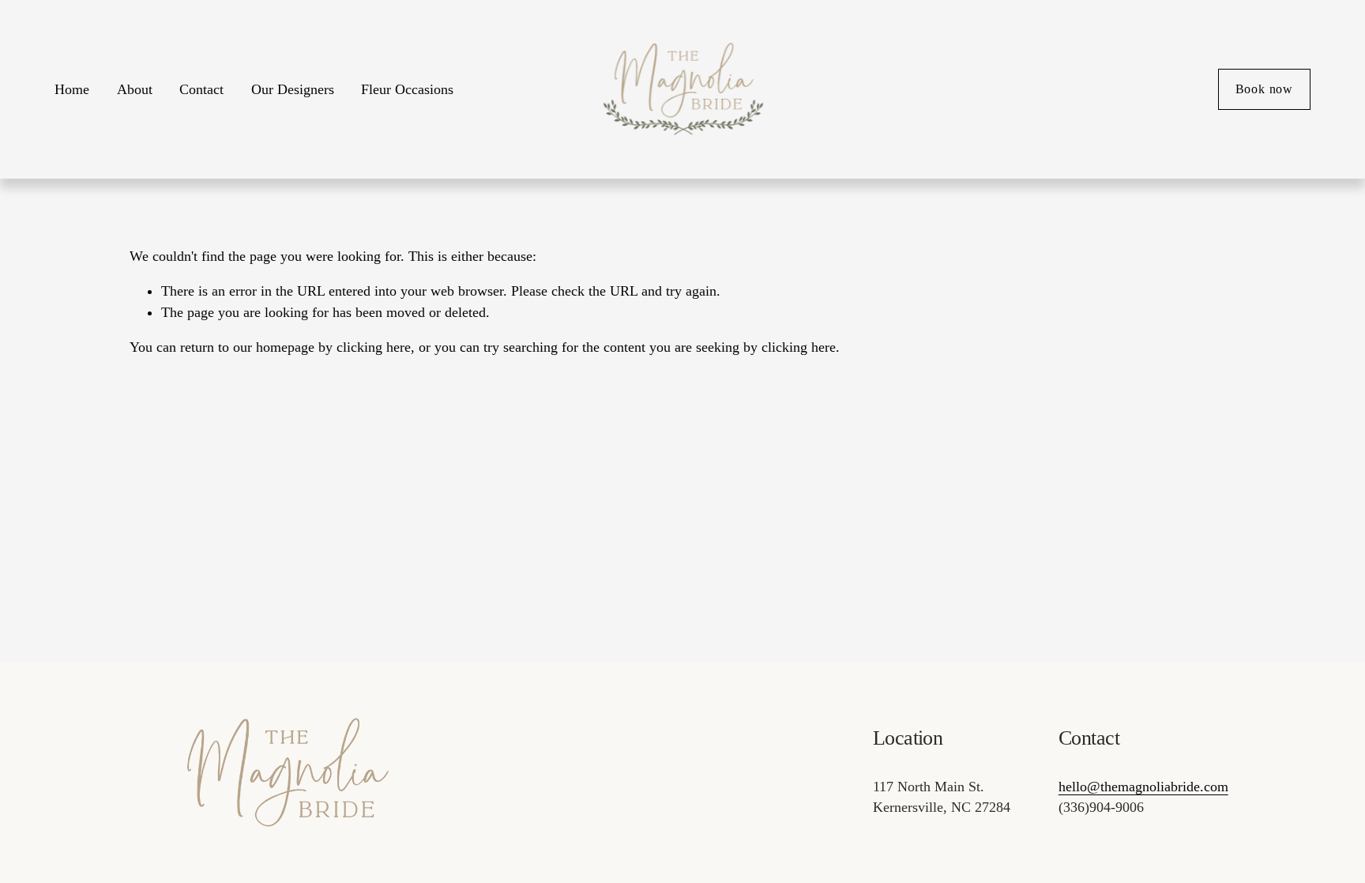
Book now (1264, 89)
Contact (201, 89)
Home (72, 89)
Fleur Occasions (407, 89)
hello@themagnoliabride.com (1143, 786)
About (134, 89)
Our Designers (292, 89)
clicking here (374, 347)
